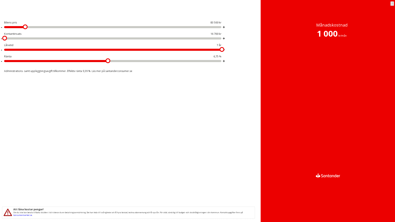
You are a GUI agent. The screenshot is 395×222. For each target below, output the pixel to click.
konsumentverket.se (22, 215)
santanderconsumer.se (118, 71)
